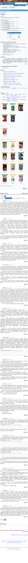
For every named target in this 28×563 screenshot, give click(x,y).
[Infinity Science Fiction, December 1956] (5, 134)
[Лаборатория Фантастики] (5, 3)
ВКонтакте (9, 542)
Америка (19, 47)
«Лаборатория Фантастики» (16, 549)
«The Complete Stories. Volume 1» (13, 84)
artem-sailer (5, 264)
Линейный (13, 51)
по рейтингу (18, 198)
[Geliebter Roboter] (13, 181)
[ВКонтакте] (23, 188)
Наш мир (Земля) (13, 47)
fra (7, 541)
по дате (13, 198)
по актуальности (8, 198)
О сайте (2, 541)
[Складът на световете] (13, 169)
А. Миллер (5, 26)
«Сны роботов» (10, 81)
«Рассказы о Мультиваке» (14, 17)
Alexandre (5, 468)
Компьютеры (5, 67)
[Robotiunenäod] (21, 181)
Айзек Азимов (3, 12)
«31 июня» (10, 78)
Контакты (18, 541)
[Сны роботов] (21, 108)
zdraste (4, 398)
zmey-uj (4, 383)
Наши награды (23, 541)
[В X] (26, 188)
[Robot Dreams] (5, 181)
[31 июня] (5, 109)
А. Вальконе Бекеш (6, 30)
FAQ (15, 541)
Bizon (4, 287)
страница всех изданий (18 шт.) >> (7, 185)
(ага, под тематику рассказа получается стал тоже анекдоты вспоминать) (12, 455)
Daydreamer (5, 418)
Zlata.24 (4, 243)
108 (11, 54)
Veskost (4, 200)
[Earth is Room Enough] (5, 147)
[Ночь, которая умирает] (13, 121)
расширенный (23, 5)
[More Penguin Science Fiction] (13, 148)
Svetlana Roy (5, 337)
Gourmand (5, 505)
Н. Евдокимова (6, 21)
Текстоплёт (5, 435)
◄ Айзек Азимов (4, 7)
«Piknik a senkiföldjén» (12, 79)
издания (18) (12, 7)
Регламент (12, 541)
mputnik (4, 308)
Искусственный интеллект (15, 50)
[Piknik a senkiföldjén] (21, 157)
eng (5, 541)
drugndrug (5, 490)
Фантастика (12, 43)
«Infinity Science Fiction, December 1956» (14, 73)
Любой (11, 52)
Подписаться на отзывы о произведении (20, 534)
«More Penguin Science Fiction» (13, 76)
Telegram (13, 542)
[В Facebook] (25, 188)
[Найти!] (26, 3)
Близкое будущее (13, 49)
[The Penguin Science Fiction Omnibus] (5, 159)
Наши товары (18, 542)
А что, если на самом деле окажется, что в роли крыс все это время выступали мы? (13, 427)
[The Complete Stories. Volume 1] (21, 169)
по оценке (23, 198)
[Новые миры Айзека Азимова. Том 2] (13, 110)
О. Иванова (5, 28)
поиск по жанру (16, 5)
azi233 (4, 359)
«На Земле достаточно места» (12, 74)
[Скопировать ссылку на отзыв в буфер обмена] (2, 200)
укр (8, 541)
